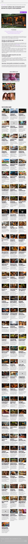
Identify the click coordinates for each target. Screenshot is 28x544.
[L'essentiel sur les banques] (5, 398)
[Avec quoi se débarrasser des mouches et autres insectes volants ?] (14, 211)
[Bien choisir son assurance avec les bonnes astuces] (14, 411)
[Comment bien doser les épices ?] (8, 86)
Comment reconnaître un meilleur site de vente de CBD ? (14, 203)
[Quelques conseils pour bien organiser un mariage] (22, 260)
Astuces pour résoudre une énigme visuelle (5, 528)
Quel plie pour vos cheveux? (7, 100)
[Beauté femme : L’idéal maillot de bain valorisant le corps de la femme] (5, 511)
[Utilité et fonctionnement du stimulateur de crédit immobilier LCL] (14, 435)
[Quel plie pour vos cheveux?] (8, 96)
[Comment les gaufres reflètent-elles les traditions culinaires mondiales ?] (14, 135)
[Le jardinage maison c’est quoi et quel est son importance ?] (14, 336)
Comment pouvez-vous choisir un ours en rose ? (11, 81)
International (7, 538)
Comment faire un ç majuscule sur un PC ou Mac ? (13, 315)
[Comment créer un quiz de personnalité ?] (5, 273)
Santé (11, 538)
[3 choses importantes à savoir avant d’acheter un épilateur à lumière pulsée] (22, 511)
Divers (5, 4)
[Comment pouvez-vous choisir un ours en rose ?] (11, 77)
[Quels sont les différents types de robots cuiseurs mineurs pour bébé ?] (22, 173)
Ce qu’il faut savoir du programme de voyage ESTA (5, 491)
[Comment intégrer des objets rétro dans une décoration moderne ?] (5, 135)
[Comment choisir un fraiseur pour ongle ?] (14, 236)
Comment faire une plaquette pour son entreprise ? (22, 428)
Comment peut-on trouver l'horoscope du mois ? (22, 253)
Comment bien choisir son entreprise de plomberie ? (5, 216)
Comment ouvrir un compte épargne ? (4, 341)
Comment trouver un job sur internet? (22, 464)
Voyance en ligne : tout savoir (13, 403)
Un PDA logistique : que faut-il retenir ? (13, 228)
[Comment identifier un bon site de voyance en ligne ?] (5, 385)
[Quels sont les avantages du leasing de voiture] (14, 260)
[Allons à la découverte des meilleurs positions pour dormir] (5, 361)
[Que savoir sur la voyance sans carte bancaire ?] (5, 248)
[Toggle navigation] (2, 1)
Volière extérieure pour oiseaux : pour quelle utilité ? (22, 191)
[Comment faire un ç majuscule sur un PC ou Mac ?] (14, 310)
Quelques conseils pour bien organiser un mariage (22, 265)
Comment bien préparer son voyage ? (13, 253)
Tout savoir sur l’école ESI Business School (14, 290)
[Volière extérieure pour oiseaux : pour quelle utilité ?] (22, 186)
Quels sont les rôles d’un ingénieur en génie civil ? (5, 265)
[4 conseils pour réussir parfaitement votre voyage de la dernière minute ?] (22, 198)
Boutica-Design (18, 44)
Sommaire (14, 29)
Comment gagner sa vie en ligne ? (13, 190)
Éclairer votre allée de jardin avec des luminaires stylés (13, 32)
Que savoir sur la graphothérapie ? (5, 241)
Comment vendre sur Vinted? (12, 490)
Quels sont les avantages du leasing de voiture (13, 265)
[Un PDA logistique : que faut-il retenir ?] (14, 223)
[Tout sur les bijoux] (5, 435)
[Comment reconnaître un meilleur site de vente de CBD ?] (14, 198)
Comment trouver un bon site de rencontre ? (13, 328)
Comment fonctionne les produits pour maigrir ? (22, 353)
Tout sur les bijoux (4, 440)
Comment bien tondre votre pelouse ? (22, 340)
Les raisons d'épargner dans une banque (13, 353)
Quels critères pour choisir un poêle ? (13, 302)
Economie (2, 538)
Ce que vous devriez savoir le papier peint (5, 428)
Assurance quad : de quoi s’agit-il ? (13, 515)
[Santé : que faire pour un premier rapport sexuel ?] (22, 361)
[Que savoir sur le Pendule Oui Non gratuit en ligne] (22, 211)
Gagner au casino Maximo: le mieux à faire (14, 390)
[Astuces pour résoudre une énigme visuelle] (5, 524)
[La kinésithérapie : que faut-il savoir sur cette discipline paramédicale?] (5, 323)
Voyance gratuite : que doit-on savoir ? (5, 452)
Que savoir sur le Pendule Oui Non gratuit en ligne (22, 216)
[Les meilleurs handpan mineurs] (22, 236)
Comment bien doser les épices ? (8, 91)
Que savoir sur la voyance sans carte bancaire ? (5, 253)
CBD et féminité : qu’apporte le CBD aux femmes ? (22, 291)
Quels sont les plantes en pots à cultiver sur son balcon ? (13, 465)
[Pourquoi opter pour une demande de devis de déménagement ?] (14, 498)
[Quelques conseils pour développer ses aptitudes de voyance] (22, 398)
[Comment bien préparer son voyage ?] (14, 248)
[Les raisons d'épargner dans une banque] (14, 348)
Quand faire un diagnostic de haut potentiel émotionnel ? (22, 503)
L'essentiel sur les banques (5, 402)
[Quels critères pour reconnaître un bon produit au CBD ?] (14, 423)
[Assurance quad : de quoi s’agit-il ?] (14, 511)
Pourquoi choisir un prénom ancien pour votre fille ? (22, 228)
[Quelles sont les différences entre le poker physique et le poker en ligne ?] (5, 373)
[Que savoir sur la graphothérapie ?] (5, 236)
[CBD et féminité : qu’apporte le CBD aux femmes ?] (22, 285)
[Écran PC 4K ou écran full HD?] (5, 310)
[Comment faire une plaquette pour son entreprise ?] (22, 423)
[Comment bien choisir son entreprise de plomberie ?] (5, 211)
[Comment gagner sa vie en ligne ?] (14, 186)
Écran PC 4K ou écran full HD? (5, 314)
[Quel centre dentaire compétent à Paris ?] (5, 223)
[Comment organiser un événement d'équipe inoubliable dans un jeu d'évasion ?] (22, 110)
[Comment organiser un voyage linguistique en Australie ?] (22, 323)
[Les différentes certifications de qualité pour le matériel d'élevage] (5, 186)
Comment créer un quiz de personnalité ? (5, 278)
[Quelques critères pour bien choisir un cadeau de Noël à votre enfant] (14, 273)
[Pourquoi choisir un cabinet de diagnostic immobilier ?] (5, 198)
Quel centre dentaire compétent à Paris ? (5, 228)
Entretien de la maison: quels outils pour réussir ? (13, 453)
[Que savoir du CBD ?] (5, 498)
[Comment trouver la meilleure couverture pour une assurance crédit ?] (22, 411)
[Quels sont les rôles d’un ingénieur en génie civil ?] (5, 260)
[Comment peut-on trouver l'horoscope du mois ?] (22, 248)
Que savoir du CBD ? (5, 502)
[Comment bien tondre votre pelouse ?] (22, 336)
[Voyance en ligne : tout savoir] (14, 398)
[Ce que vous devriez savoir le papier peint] (5, 423)
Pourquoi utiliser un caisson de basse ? (21, 303)
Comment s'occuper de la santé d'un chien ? (13, 478)
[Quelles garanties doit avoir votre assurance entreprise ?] (22, 435)
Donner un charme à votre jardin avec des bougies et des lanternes (14, 31)
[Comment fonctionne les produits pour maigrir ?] (22, 348)
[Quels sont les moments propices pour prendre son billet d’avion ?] (14, 373)
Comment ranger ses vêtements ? (13, 365)
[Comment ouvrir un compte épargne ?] (5, 336)
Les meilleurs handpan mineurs (22, 241)
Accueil (2, 4)
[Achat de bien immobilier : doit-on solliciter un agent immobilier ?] (22, 273)
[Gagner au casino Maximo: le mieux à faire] (14, 385)
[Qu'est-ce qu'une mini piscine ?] (22, 310)
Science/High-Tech (15, 538)
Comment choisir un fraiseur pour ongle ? (13, 241)
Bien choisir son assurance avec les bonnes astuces (14, 416)
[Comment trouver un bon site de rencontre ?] (14, 323)
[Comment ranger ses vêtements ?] (14, 361)
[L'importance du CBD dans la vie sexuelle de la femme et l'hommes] (22, 373)
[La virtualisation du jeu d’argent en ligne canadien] (5, 411)
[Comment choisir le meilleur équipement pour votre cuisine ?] (22, 135)
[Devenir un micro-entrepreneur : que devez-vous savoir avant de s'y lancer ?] (5, 285)
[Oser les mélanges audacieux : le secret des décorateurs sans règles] (5, 110)
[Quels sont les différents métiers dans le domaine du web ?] (14, 173)
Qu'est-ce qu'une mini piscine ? (21, 314)
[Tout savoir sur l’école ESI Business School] (14, 285)
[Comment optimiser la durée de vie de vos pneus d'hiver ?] (14, 110)
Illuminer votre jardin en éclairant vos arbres (14, 33)
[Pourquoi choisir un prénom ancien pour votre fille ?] (22, 223)
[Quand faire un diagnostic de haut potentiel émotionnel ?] (22, 498)
